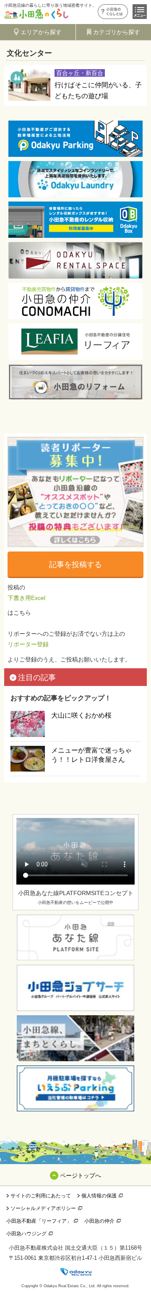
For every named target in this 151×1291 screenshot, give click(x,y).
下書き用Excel (26, 597)
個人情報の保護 (99, 1196)
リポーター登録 (28, 644)
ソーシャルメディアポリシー (43, 1208)
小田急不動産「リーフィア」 (39, 1221)
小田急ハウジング (26, 1234)
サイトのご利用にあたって (40, 1196)
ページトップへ (80, 1175)
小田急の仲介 (99, 1221)
